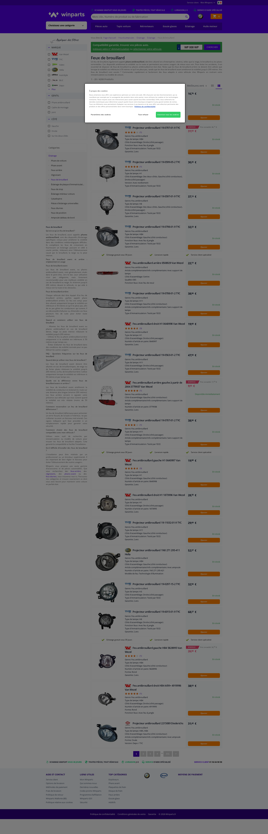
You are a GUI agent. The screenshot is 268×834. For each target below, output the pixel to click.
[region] (135, 103)
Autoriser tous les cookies (168, 114)
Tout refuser (143, 114)
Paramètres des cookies (101, 114)
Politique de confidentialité (144, 106)
